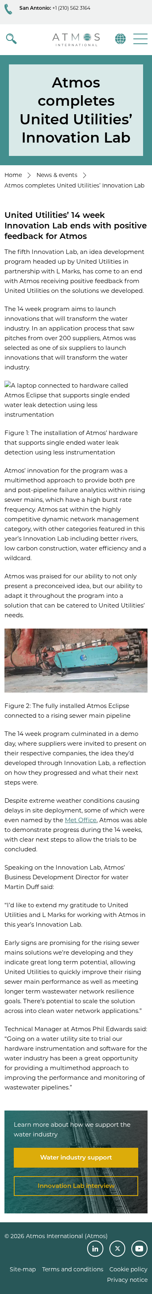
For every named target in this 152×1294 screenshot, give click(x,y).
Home (13, 175)
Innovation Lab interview (76, 1186)
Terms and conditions (72, 1269)
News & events (56, 175)
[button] (140, 38)
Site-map (23, 1269)
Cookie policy (128, 1269)
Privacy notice (127, 1279)
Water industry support (76, 1157)
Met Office (80, 820)
